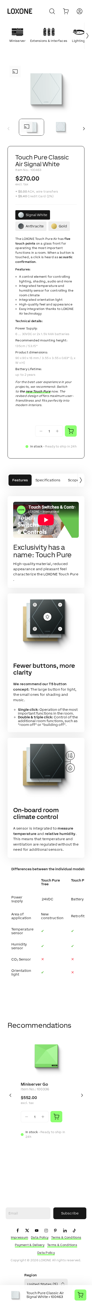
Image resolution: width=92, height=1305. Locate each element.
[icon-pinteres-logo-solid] (55, 1231)
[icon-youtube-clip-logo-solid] (36, 1231)
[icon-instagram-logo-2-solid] (46, 1231)
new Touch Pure (38, 391)
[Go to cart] (66, 11)
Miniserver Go (34, 1084)
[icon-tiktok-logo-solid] (74, 1231)
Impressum (19, 1237)
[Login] (79, 11)
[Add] (56, 1116)
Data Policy (39, 1237)
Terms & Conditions (66, 1237)
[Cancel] (52, 11)
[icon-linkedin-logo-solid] (65, 1231)
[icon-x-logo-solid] (27, 1231)
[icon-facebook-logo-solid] (18, 1231)
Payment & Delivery (29, 1245)
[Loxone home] (20, 11)
